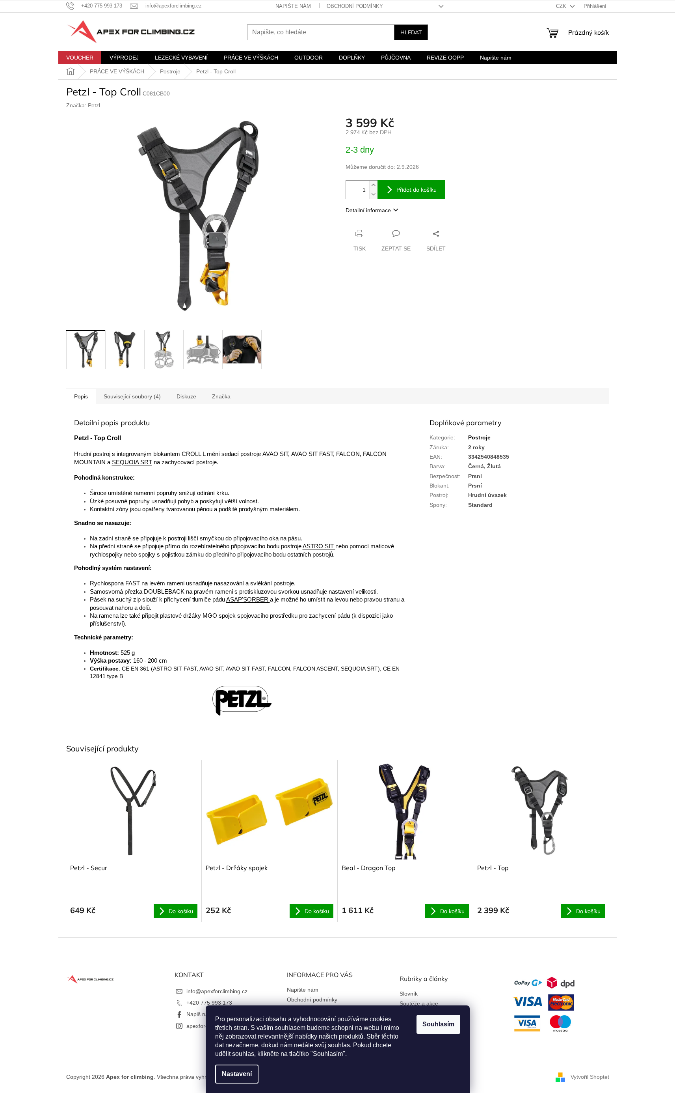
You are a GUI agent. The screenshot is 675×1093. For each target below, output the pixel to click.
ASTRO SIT (319, 546)
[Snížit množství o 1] (373, 194)
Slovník (409, 993)
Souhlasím (438, 1024)
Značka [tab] (221, 396)
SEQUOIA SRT (132, 462)
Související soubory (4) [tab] (132, 396)
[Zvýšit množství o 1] (373, 185)
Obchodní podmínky (355, 6)
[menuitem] (79, 57)
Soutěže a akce (419, 1003)
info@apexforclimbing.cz (216, 991)
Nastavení (237, 1074)
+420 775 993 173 (209, 1003)
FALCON (348, 454)
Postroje (479, 437)
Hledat (411, 32)
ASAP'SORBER (248, 599)
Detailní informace (368, 210)
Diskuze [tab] (186, 396)
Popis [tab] (81, 396)
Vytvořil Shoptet (590, 1077)
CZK (562, 6)
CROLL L (193, 454)
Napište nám (293, 6)
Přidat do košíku (416, 189)
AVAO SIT (275, 454)
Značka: (83, 105)
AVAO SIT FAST (312, 454)
